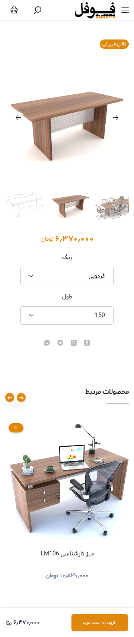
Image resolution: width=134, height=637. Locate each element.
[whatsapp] (47, 343)
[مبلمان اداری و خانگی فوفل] (95, 10)
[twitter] (74, 343)
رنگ (67, 257)
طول (67, 297)
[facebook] (87, 343)
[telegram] (60, 343)
